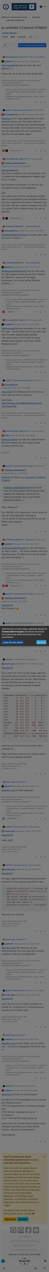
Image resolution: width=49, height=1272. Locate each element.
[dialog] (24, 636)
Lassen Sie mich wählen (13, 642)
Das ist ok (41, 642)
